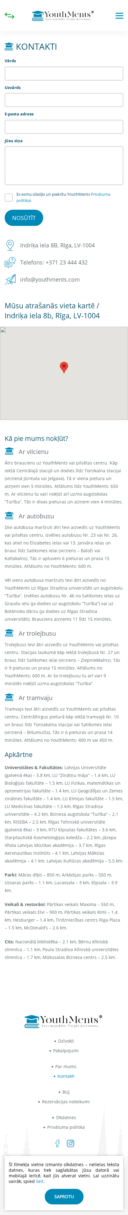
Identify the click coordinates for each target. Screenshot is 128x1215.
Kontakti (66, 1076)
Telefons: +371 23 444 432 (54, 262)
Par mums (65, 1066)
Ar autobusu (36, 516)
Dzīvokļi (66, 1041)
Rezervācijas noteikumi (66, 1102)
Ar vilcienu (33, 451)
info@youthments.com (50, 279)
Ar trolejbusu (37, 633)
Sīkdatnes (66, 1117)
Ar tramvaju (36, 698)
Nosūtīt (24, 218)
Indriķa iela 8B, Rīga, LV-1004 (57, 245)
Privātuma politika (66, 1127)
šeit (39, 1181)
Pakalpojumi (66, 1051)
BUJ (66, 1092)
